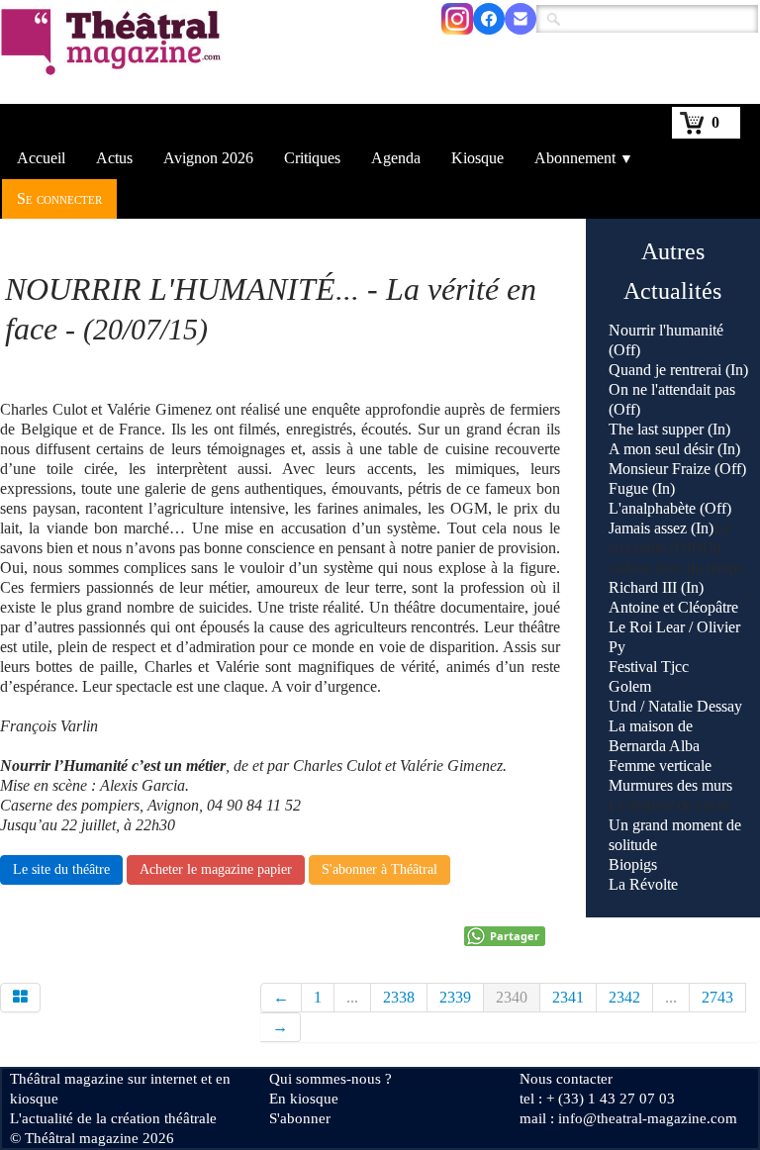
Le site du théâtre (61, 869)
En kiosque (303, 1098)
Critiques (312, 157)
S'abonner (300, 1118)
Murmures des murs (670, 785)
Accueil (41, 157)
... (352, 997)
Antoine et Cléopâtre (673, 607)
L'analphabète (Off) (670, 508)
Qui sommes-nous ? (330, 1079)
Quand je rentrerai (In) (678, 369)
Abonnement (583, 157)
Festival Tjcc (649, 666)
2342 (624, 997)
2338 (399, 997)
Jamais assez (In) (661, 528)
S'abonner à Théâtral (379, 869)
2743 (717, 997)
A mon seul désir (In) (674, 448)
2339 (455, 997)
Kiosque (477, 157)
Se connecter (59, 198)
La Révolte (643, 884)
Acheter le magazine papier (216, 869)
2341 (568, 997)
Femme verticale (660, 765)
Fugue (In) (642, 488)
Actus (114, 157)
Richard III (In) (656, 587)
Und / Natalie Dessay (675, 706)
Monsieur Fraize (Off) (677, 468)
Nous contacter (566, 1079)
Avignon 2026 (208, 157)
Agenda (396, 157)
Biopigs (633, 864)
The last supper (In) (669, 429)
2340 (511, 997)
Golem (630, 686)
